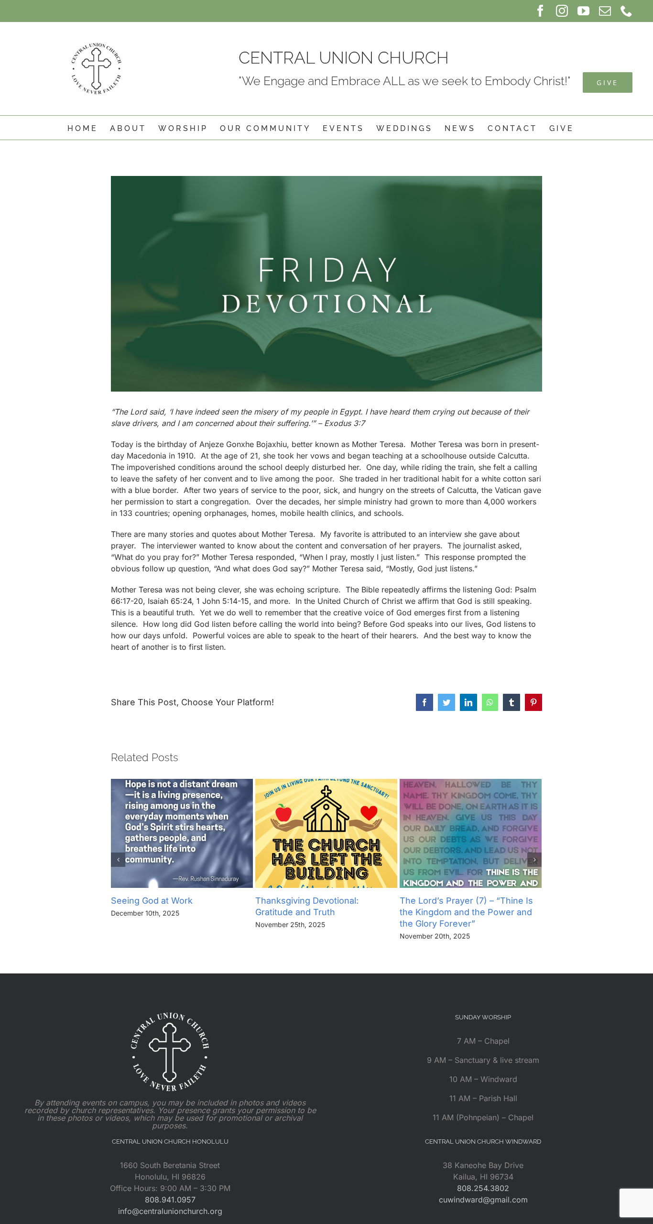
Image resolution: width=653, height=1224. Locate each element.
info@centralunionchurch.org (170, 1211)
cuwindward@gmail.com (483, 1199)
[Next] (534, 859)
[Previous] (118, 859)
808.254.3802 (483, 1188)
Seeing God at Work (152, 901)
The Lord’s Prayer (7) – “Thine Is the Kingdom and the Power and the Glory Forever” (466, 912)
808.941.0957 (170, 1199)
